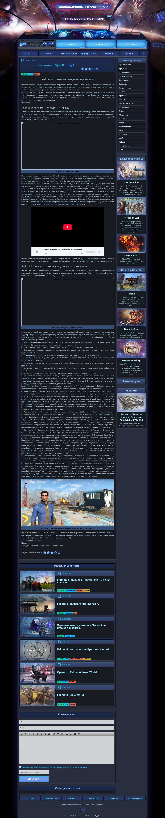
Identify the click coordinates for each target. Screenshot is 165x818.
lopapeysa (47, 65)
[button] (21, 733)
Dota (121, 150)
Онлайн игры (49, 53)
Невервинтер (69, 636)
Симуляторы (71, 590)
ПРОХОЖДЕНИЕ (76, 659)
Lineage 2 (123, 134)
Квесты (122, 123)
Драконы (122, 96)
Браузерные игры (89, 53)
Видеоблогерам (135, 798)
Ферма (79, 590)
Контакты (72, 798)
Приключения (125, 65)
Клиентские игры (69, 53)
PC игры (28, 53)
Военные (123, 84)
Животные (123, 115)
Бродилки (123, 69)
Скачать (71, 44)
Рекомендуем (131, 381)
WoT (121, 138)
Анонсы (87, 590)
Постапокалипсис (126, 103)
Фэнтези (122, 92)
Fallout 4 (87, 659)
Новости (129, 53)
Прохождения (101, 44)
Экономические (125, 76)
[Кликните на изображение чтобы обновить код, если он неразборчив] (53, 767)
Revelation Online (126, 126)
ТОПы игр (131, 44)
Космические (124, 72)
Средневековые (126, 88)
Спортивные (124, 80)
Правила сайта (93, 798)
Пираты (122, 99)
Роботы (122, 111)
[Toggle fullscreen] (98, 252)
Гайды (36, 74)
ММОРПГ (109, 53)
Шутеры (69, 613)
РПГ (31, 74)
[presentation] (21, 733)
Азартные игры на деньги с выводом (82, 816)
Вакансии (114, 798)
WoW (121, 130)
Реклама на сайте (51, 798)
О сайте (30, 798)
